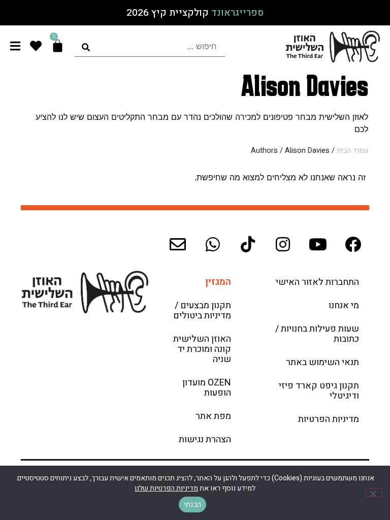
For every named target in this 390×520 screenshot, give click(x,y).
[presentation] (149, 46)
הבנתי (192, 504)
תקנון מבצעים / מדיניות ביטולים (202, 310)
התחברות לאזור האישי (317, 282)
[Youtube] (318, 244)
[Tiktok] (248, 244)
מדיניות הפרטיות (328, 419)
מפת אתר (213, 416)
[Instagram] (283, 244)
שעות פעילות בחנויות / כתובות (317, 334)
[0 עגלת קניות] (57, 46)
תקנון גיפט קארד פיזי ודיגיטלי (319, 391)
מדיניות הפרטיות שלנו (166, 488)
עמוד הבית (352, 150)
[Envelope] (177, 244)
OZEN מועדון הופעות (206, 388)
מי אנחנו (344, 305)
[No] (373, 492)
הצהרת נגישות (205, 439)
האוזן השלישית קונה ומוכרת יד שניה (202, 349)
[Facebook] (353, 244)
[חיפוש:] (149, 46)
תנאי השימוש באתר (322, 362)
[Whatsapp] (213, 244)
